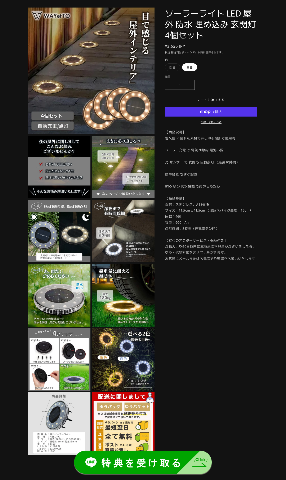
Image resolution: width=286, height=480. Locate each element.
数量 (168, 77)
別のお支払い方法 (211, 121)
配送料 (175, 52)
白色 (190, 67)
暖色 (174, 68)
